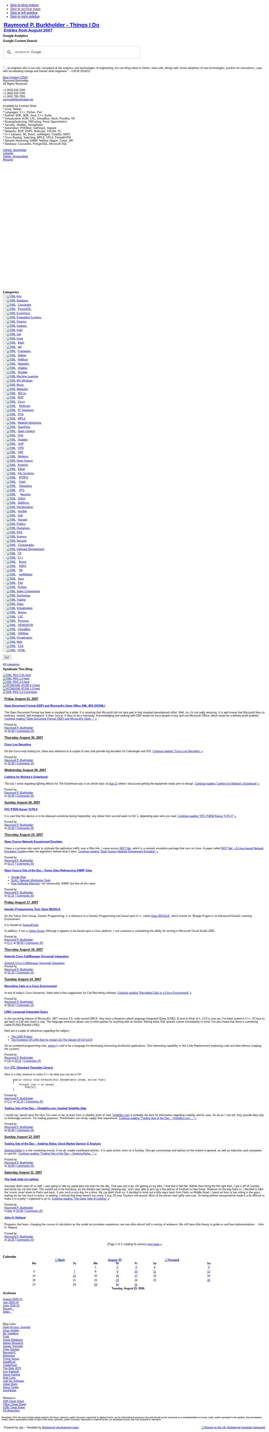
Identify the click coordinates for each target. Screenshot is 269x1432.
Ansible (22, 511)
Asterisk (23, 464)
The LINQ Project (21, 1036)
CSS (21, 646)
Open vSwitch (26, 431)
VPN (21, 448)
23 (117, 1280)
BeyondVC (9, 1352)
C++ (20, 557)
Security (22, 540)
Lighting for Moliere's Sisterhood (25, 776)
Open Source (25, 460)
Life (19, 334)
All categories (11, 664)
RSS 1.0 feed (21, 678)
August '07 (115, 1260)
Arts (18, 296)
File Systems (26, 473)
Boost (22, 561)
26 (208, 1280)
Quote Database (13, 1339)
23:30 (11, 731)
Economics (23, 313)
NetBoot (23, 359)
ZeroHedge (9, 1390)
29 (95, 1284)
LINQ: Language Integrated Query (26, 1011)
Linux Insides (11, 1330)
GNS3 (21, 498)
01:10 (20, 1101)
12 (208, 1271)
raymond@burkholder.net (18, 99)
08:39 (20, 942)
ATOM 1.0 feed (30, 688)
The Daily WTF (12, 1368)
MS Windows (25, 380)
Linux (20, 338)
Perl (20, 582)
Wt (20, 570)
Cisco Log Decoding (17, 744)
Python (22, 587)
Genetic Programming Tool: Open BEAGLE (32, 909)
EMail (21, 469)
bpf (20, 346)
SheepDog (25, 486)
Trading (21, 599)
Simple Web (18, 877)
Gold (19, 330)
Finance (21, 321)
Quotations (23, 528)
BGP (21, 397)
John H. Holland (14, 1217)
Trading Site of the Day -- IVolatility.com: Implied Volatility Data (45, 1108)
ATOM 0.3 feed (30, 685)
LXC (20, 616)
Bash (21, 342)
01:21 (11, 895)
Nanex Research (13, 1343)
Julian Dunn (10, 1384)
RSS (19, 532)
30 (117, 1284)
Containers (24, 351)
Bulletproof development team (60, 1427)
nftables (23, 368)
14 (74, 1275)
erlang (51, 1045)
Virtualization (24, 608)
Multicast (24, 405)
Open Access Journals (16, 1327)
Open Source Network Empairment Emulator (33, 841)
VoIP (21, 443)
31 (135, 1284)
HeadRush (9, 1362)
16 (117, 1275)
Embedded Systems (29, 317)
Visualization (24, 637)
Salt (20, 515)
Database (22, 300)
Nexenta (25, 494)
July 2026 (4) (11, 1302)
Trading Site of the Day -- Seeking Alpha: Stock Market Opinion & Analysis (52, 1143)
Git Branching (11, 1410)
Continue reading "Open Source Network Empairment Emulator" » (118, 851)
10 (135, 1271)
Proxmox (23, 620)
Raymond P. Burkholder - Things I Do (51, 25)
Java (21, 578)
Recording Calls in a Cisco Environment (30, 986)
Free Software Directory (25, 883)
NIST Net (125, 848)
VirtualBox (24, 629)
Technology (23, 595)
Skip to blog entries (24, 5)
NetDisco (23, 502)
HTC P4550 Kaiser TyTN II (20, 809)
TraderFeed (10, 1365)
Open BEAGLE (160, 916)
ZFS (21, 490)
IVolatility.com (120, 1115)
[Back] (60, 1259)
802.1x (22, 393)
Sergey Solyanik (13, 1346)
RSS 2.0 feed (21, 681)
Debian (22, 355)
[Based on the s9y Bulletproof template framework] (233, 1427)
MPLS (21, 418)
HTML (21, 650)
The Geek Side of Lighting (21, 1179)
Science (21, 536)
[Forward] (172, 1259)
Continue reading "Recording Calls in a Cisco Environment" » (154, 992)
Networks (23, 363)
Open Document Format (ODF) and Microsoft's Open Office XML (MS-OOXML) (54, 705)
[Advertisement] (15, 226)
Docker (22, 612)
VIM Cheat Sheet (13, 1401)
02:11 (18, 1060)
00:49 (11, 1130)
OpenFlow (24, 427)
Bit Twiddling (10, 1333)
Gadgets (22, 325)
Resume (8, 159)
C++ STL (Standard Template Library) (28, 1067)
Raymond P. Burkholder (18, 727)
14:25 (11, 1239)
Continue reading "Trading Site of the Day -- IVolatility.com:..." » (157, 1118)
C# (19, 553)
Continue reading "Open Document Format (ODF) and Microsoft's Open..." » (50, 718)
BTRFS (23, 477)
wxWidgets (25, 574)
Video (20, 603)
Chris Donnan (11, 1349)
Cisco (21, 401)
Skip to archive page (25, 9)
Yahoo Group (36, 930)
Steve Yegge (10, 1387)
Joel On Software (13, 1380)
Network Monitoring (29, 422)
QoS (20, 435)
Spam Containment (28, 591)
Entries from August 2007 (28, 30)
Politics (21, 523)
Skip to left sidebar (24, 13)
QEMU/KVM (25, 625)
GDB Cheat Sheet (14, 1407)
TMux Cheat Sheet (14, 1404)
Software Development (30, 549)
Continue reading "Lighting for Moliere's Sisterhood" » (227, 783)
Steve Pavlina (11, 1374)
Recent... (8, 1308)
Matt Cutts (9, 1377)
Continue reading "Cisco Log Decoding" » (178, 751)
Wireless (23, 456)
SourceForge (30, 925)
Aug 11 (113, 783)
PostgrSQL (24, 309)
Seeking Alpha (13, 1150)
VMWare (23, 633)
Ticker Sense (11, 1358)
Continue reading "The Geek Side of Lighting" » (80, 1198)
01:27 (11, 863)
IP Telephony (26, 410)
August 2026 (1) (12, 1299)
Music (20, 384)
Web (19, 641)
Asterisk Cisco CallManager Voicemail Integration (36, 956)
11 (154, 1271)
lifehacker (9, 1355)
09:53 (11, 1005)
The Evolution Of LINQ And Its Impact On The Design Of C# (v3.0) (51, 1039)
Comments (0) (25, 731)
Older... (7, 1311)
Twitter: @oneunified (15, 156)
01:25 (11, 972)
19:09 (11, 1165)
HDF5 (22, 566)
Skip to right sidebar (25, 16)
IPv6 (21, 414)
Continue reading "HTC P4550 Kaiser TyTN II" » (207, 816)
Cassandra (24, 304)
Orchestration (25, 507)
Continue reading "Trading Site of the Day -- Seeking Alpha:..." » (57, 1153)
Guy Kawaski (11, 1371)
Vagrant (22, 519)
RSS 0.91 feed (22, 675)
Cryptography (26, 545)
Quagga (22, 439)
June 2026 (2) (11, 1305)
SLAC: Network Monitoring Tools (31, 880)
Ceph (22, 481)
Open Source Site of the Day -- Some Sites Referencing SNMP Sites (48, 870)
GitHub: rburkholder (14, 150)
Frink (6, 1336)
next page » (154, 1244)
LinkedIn (8, 153)
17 (135, 1275)
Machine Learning (27, 376)
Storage (22, 372)
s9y (21, 1427)
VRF (20, 452)
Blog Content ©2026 (15, 77)
